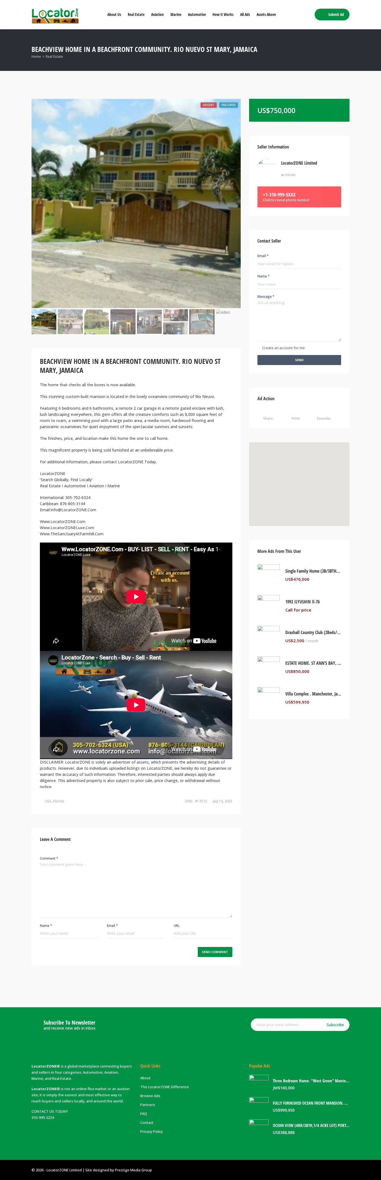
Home (36, 56)
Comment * (49, 858)
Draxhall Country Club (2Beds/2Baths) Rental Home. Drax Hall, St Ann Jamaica (313, 632)
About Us (114, 14)
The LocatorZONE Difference (164, 1086)
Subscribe (335, 1024)
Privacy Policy (151, 1131)
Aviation (157, 14)
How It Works (223, 14)
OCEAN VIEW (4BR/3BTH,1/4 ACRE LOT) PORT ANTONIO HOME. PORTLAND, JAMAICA (311, 1125)
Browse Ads (150, 1095)
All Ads (245, 14)
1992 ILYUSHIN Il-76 (302, 602)
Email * (112, 925)
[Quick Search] (345, 50)
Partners (147, 1104)
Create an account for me (283, 347)
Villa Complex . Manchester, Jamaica (313, 694)
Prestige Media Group (133, 1169)
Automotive (197, 14)
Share (268, 418)
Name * (46, 925)
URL (177, 925)
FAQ (143, 1113)
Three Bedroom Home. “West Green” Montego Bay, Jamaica (311, 1080)
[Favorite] (340, 579)
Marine (175, 14)
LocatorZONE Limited (299, 163)
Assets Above (266, 14)
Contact (146, 1122)
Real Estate (136, 14)
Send (299, 360)
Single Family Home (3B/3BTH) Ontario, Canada (313, 571)
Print (296, 418)
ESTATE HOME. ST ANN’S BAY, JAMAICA (313, 663)
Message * (265, 296)
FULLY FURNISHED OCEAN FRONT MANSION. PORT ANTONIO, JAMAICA (311, 1103)
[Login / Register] (306, 14)
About (145, 1077)
